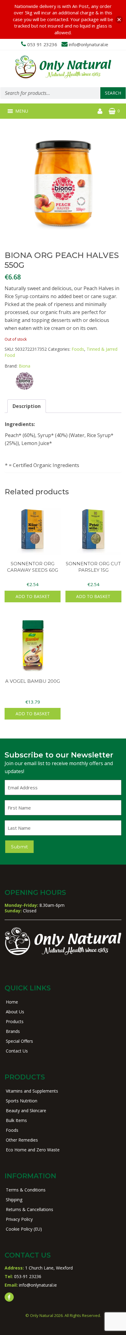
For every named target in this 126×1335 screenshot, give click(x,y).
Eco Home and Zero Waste (33, 1150)
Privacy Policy (19, 1219)
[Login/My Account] (100, 111)
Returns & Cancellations (29, 1209)
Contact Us (17, 1051)
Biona (24, 366)
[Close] (119, 19)
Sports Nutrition (21, 1101)
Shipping (14, 1199)
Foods (78, 349)
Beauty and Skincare (26, 1110)
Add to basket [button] (33, 596)
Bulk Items (16, 1120)
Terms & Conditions (26, 1190)
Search (113, 93)
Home (12, 1002)
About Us (15, 1012)
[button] (21, 111)
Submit (19, 847)
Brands (13, 1031)
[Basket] (112, 111)
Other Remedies (22, 1140)
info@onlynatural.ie (88, 44)
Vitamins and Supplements (32, 1091)
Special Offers (19, 1041)
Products (15, 1021)
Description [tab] (27, 406)
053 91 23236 (42, 44)
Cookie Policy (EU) (24, 1229)
